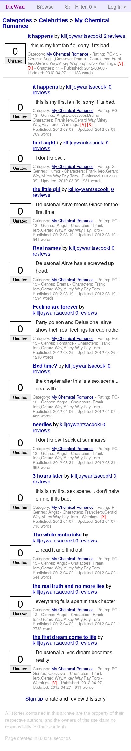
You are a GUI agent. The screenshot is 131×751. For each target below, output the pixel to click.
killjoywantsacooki (81, 35)
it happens (40, 36)
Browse (45, 6)
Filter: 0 (83, 6)
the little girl (46, 189)
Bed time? (45, 366)
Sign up (34, 698)
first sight (44, 142)
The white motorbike (57, 534)
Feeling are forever (55, 306)
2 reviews (114, 35)
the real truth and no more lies (69, 586)
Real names (47, 248)
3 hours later (48, 476)
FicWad (15, 6)
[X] (31, 68)
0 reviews (86, 312)
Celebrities (53, 20)
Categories (17, 20)
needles (42, 424)
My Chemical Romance (67, 54)
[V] (120, 63)
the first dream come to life (64, 637)
